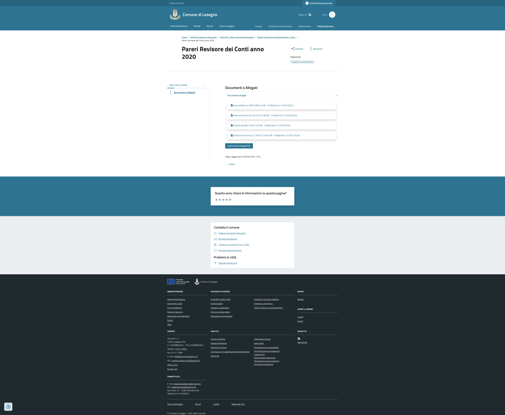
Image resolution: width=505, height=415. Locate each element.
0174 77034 (181, 349)
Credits (216, 404)
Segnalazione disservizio (264, 357)
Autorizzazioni (217, 303)
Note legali (259, 343)
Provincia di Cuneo (219, 347)
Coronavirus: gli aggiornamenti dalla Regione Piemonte (230, 353)
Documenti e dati (174, 303)
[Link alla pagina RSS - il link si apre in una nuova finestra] (310, 14)
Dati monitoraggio (175, 404)
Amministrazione (178, 26)
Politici (170, 320)
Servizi (210, 26)
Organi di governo (175, 312)
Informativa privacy (262, 339)
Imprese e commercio (263, 303)
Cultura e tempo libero (220, 312)
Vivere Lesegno (227, 26)
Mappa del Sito (238, 404)
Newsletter (302, 342)
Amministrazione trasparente (203, 37)
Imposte (258, 26)
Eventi (300, 321)
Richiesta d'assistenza (263, 364)
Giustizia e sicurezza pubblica (266, 299)
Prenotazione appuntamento (266, 361)
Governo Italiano (218, 339)
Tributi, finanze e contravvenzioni (268, 307)
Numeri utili (172, 369)
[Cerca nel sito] (331, 14)
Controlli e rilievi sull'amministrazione (237, 37)
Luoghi (300, 317)
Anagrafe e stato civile (220, 299)
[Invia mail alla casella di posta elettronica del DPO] (187, 384)
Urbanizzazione (304, 26)
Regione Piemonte (177, 3)
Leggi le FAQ (259, 354)
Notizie (300, 299)
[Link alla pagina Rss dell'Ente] (299, 338)
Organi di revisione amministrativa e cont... (276, 37)
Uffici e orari (172, 364)
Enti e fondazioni (174, 307)
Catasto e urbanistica (220, 307)
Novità (197, 26)
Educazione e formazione (221, 316)
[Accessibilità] (8, 407)
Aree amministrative (176, 299)
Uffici (169, 324)
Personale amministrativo (178, 316)
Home (184, 37)
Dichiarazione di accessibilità (266, 347)
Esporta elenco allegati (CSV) (239, 145)
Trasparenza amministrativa (280, 26)
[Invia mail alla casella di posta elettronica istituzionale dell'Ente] (186, 356)
